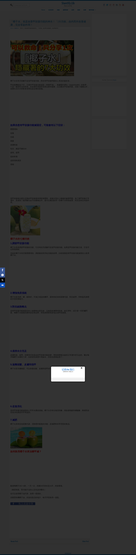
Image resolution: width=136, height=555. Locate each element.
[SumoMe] (2, 285)
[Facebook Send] (2, 275)
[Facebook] (2, 270)
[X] (2, 280)
